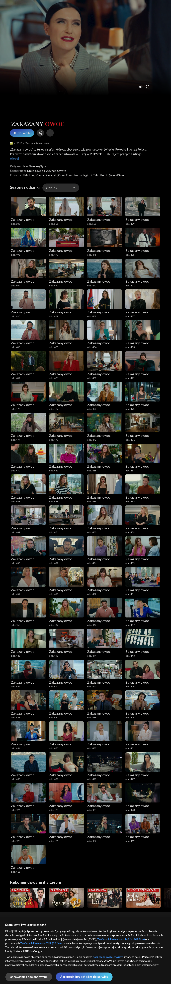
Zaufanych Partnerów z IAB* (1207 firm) (121, 939)
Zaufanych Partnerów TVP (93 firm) (41, 943)
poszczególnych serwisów (108, 956)
